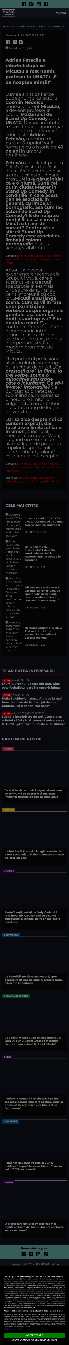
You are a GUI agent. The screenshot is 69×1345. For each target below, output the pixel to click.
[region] (34, 1305)
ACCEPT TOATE (34, 1335)
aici (20, 1299)
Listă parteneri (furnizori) (12, 1329)
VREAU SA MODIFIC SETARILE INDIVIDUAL (34, 1340)
